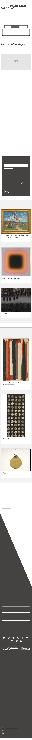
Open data (5, 683)
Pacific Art (5, 107)
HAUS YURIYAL (7, 387)
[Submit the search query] (3, 32)
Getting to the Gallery (11, 725)
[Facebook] (5, 192)
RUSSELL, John (7, 240)
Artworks (6, 20)
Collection (13, 13)
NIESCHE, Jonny (7, 281)
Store (3, 687)
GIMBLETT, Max (7, 475)
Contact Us (8, 731)
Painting (4, 124)
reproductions (13, 503)
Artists (15, 20)
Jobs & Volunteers (12, 738)
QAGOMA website (7, 685)
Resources (23, 27)
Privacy (23, 738)
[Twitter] (8, 192)
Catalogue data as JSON (12, 183)
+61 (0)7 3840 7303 (11, 728)
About (18, 685)
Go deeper (25, 20)
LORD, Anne (6, 316)
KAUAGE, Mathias (13, 49)
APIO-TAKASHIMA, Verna (10, 441)
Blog (18, 683)
